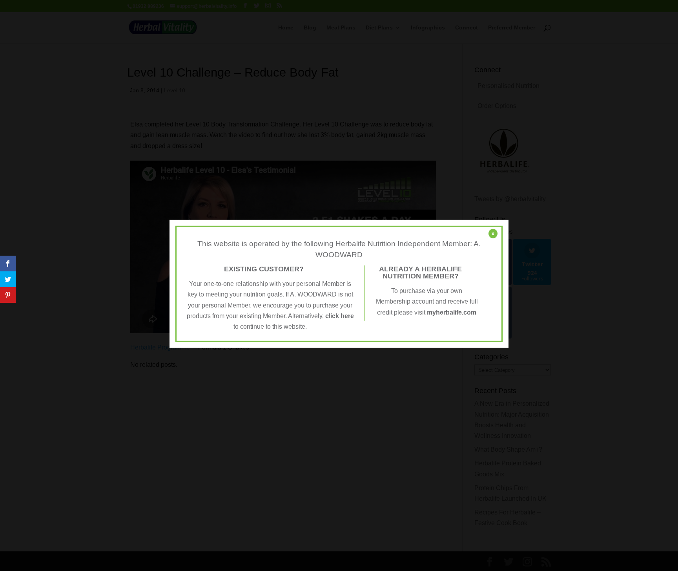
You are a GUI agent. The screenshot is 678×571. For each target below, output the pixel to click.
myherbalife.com (451, 312)
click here (339, 316)
